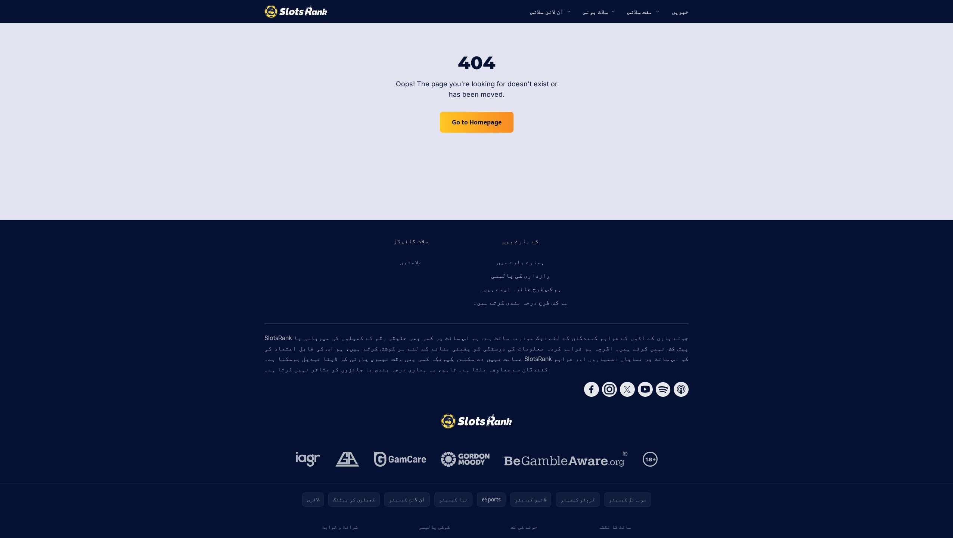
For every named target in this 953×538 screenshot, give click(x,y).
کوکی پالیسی (434, 526)
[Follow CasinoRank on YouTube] (645, 389)
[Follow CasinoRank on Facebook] (591, 389)
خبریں (680, 11)
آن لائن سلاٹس (547, 11)
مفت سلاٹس (639, 11)
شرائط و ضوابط (340, 526)
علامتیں (411, 262)
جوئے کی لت (523, 526)
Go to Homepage (477, 122)
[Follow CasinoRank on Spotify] (663, 389)
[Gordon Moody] (465, 459)
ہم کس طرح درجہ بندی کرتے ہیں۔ (520, 302)
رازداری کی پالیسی (520, 275)
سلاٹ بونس (595, 11)
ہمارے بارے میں (520, 262)
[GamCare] (400, 459)
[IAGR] (308, 459)
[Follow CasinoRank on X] (627, 389)
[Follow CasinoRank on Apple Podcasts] (681, 389)
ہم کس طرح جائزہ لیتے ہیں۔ (520, 289)
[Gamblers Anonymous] (347, 459)
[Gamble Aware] (566, 459)
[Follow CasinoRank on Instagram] (609, 389)
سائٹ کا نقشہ (614, 526)
